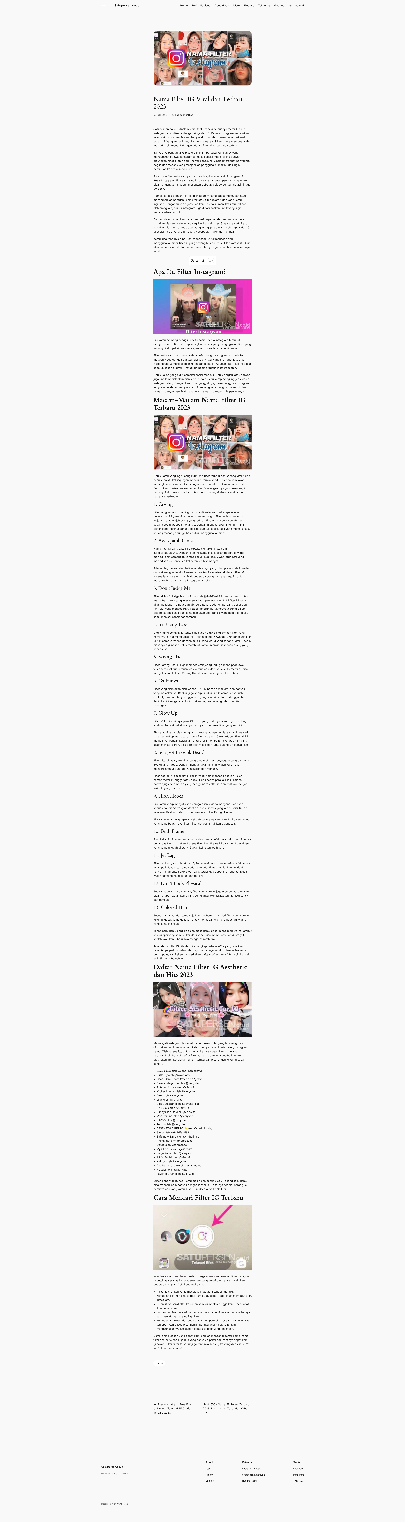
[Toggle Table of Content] (209, 260)
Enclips (178, 114)
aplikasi (189, 114)
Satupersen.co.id (127, 5)
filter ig (159, 1363)
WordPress (122, 1503)
